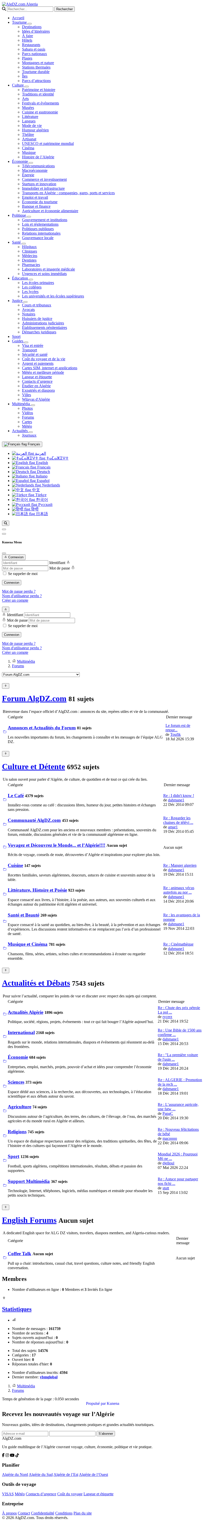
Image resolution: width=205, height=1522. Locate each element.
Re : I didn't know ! (178, 795)
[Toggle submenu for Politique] (29, 216)
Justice (18, 300)
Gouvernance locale (38, 238)
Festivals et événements (40, 103)
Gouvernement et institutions (44, 220)
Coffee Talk (19, 1253)
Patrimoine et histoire (38, 90)
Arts (25, 98)
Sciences (16, 1082)
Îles (25, 76)
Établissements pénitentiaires (44, 327)
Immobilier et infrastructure (43, 188)
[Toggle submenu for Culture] (27, 86)
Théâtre (28, 134)
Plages (27, 58)
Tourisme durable (36, 72)
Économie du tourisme (40, 202)
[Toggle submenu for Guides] (26, 342)
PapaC (167, 1113)
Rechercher (64, 9)
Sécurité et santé (35, 354)
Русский (44, 504)
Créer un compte (15, 600)
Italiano (41, 476)
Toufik (175, 734)
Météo (27, 426)
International (21, 1032)
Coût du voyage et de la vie (43, 359)
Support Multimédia (29, 1181)
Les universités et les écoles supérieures (53, 296)
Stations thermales (36, 67)
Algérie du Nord (15, 1474)
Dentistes (29, 260)
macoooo (169, 1138)
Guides (18, 341)
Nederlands (50, 485)
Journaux (29, 435)
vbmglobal (49, 1377)
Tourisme (20, 22)
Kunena (113, 1403)
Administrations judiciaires (43, 323)
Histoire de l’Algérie (38, 157)
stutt (165, 1188)
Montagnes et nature (38, 63)
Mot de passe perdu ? (19, 591)
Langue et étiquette (37, 377)
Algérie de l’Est (66, 1474)
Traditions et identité (38, 94)
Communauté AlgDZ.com (34, 820)
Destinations (32, 27)
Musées (28, 107)
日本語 (41, 514)
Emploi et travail (35, 197)
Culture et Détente (33, 766)
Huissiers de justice (37, 318)
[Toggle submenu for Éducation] (31, 279)
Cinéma (28, 148)
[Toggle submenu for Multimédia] (33, 405)
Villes (26, 395)
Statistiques (17, 1309)
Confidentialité (42, 1513)
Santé (17, 242)
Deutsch (43, 472)
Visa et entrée (32, 345)
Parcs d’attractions (36, 81)
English (41, 463)
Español (43, 480)
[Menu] (4, 529)
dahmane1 (176, 800)
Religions (17, 1131)
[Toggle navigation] (4, 534)
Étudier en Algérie (36, 386)
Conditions (63, 1513)
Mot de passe (59, 568)
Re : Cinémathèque (178, 944)
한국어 (41, 499)
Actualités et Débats (36, 982)
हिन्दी (34, 509)
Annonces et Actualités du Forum (42, 727)
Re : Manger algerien (179, 865)
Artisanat (29, 139)
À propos (9, 1513)
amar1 (173, 827)
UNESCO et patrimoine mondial (48, 143)
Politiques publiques (38, 229)
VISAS (8, 1494)
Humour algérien (35, 130)
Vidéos (27, 413)
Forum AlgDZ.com (34, 698)
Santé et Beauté (23, 915)
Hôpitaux (29, 247)
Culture (18, 85)
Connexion (11, 582)
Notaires (28, 314)
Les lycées (30, 291)
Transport (29, 350)
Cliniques (29, 251)
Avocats (28, 309)
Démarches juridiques (39, 332)
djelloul (168, 1163)
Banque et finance (36, 206)
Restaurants (31, 45)
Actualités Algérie (25, 1012)
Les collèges (32, 287)
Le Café (16, 795)
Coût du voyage (69, 1494)
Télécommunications (38, 166)
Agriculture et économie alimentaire (50, 211)
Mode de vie (32, 125)
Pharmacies (31, 265)
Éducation (20, 278)
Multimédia (21, 404)
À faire (27, 36)
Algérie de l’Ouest (93, 1474)
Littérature (30, 116)
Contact (24, 1513)
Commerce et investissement (44, 179)
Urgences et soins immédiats (44, 274)
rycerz (167, 1017)
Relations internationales (41, 233)
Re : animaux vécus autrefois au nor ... (178, 890)
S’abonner (105, 1433)
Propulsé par (96, 1403)
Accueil (18, 18)
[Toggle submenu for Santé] (24, 243)
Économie (20, 161)
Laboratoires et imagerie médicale (48, 269)
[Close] (4, 553)
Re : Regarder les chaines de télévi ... (178, 820)
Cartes (27, 422)
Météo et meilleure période (43, 372)
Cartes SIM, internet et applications (49, 368)
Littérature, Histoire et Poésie (37, 890)
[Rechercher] (5, 523)
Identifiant (57, 563)
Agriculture (19, 1106)
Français (33, 444)
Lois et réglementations (40, 224)
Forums (28, 417)
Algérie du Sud (41, 1474)
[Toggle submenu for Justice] (26, 302)
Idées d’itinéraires (36, 31)
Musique (29, 152)
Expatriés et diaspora (38, 390)
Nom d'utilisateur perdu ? (22, 596)
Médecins (29, 256)
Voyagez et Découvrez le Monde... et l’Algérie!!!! (56, 845)
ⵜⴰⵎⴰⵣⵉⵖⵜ (56, 458)
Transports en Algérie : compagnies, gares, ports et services (68, 193)
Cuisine (15, 865)
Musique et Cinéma (28, 944)
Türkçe (40, 495)
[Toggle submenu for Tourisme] (30, 23)
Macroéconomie (35, 170)
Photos (27, 408)
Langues (29, 121)
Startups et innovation (39, 184)
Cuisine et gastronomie (40, 112)
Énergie (28, 175)
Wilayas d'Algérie (36, 399)
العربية (40, 453)
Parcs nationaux (34, 54)
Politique (19, 215)
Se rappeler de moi (23, 573)
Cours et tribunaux (36, 305)
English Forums (29, 1220)
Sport (16, 336)
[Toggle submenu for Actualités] (31, 432)
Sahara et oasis (33, 49)
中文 (35, 490)
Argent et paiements (38, 363)
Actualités (20, 431)
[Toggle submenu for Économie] (31, 163)
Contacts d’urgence (37, 381)
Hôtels (27, 40)
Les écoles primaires (38, 283)
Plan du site (83, 1513)
